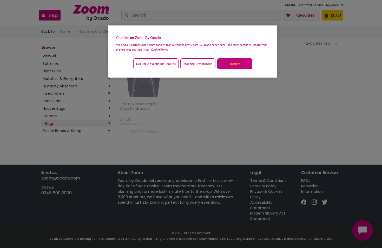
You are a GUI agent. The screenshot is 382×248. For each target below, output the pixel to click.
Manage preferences (197, 63)
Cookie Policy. (159, 49)
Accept (235, 63)
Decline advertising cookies (156, 63)
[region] (192, 51)
